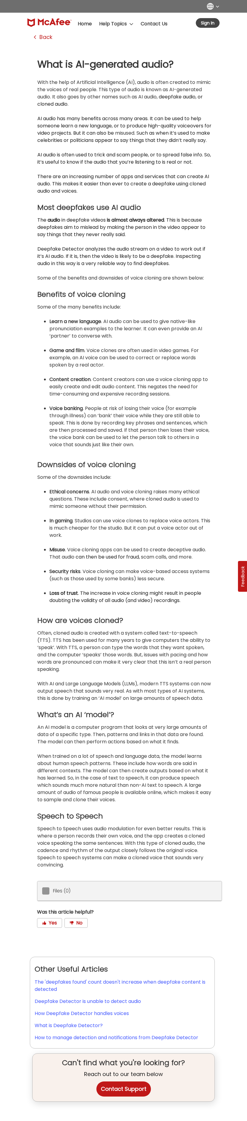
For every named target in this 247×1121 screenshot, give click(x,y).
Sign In (207, 23)
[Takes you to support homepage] (49, 22)
